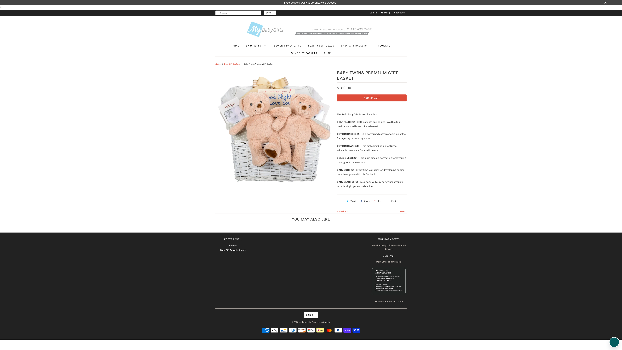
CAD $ (268, 13)
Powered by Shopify (321, 322)
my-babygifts (305, 322)
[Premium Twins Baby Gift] (274, 128)
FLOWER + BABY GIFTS (287, 46)
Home (235, 46)
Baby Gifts (254, 46)
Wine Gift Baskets (304, 53)
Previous (343, 211)
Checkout (399, 13)
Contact (233, 245)
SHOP (327, 53)
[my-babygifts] (311, 30)
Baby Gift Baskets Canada (233, 250)
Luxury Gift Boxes (321, 46)
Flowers (384, 46)
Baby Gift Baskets (355, 46)
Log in (373, 13)
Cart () (387, 13)
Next (402, 211)
